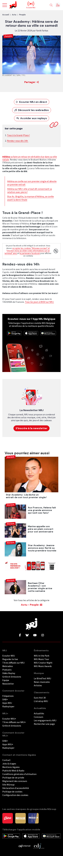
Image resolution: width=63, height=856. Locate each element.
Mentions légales (11, 767)
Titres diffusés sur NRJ (13, 662)
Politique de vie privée (13, 777)
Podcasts (7, 669)
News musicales (42, 682)
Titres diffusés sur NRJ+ (14, 722)
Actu (14, 14)
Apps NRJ (7, 703)
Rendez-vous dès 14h (17, 140)
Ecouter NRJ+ (9, 718)
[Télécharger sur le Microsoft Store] (48, 333)
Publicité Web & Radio (13, 770)
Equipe (5, 680)
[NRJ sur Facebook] (20, 635)
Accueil (5, 14)
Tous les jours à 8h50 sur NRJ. (39, 302)
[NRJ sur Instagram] (42, 635)
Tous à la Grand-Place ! (18, 135)
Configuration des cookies (15, 795)
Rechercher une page (44, 724)
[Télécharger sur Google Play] (14, 333)
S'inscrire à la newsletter (31, 428)
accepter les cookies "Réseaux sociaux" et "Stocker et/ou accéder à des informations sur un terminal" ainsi (27, 251)
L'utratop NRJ (41, 701)
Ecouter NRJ (8, 655)
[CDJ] (38, 846)
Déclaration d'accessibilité (15, 788)
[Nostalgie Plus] (33, 818)
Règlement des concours (14, 781)
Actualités (39, 713)
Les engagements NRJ (45, 720)
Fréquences (8, 696)
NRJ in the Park (41, 655)
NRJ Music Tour (41, 659)
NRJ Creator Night (43, 662)
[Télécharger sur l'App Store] (31, 333)
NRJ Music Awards (43, 666)
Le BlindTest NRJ (42, 678)
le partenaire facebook (30, 253)
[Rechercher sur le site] (51, 5)
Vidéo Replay (8, 673)
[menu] (4, 5)
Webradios (7, 666)
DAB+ (5, 699)
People (22, 14)
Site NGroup (8, 784)
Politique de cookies (12, 791)
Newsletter (8, 683)
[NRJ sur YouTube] (35, 635)
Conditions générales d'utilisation (19, 774)
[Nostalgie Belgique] (20, 818)
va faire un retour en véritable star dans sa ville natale (29, 158)
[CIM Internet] (24, 846)
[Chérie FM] (7, 818)
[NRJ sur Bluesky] (27, 635)
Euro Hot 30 (40, 697)
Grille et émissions (11, 676)
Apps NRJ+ (7, 744)
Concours (38, 717)
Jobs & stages (9, 763)
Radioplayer (8, 706)
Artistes (38, 685)
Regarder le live (10, 659)
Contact (6, 760)
